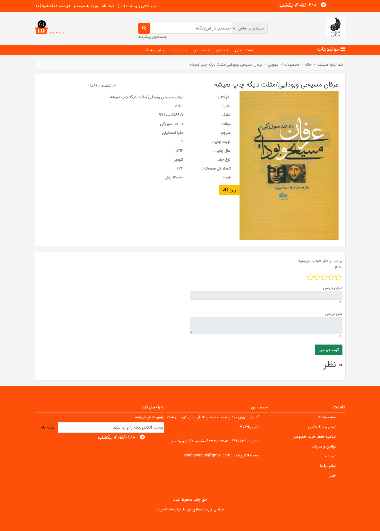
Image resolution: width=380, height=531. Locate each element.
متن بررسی (333, 314)
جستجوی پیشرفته (152, 37)
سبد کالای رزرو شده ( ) (137, 6)
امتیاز (338, 267)
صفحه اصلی (244, 50)
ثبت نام (108, 6)
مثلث (179, 106)
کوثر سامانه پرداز (168, 509)
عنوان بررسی (332, 288)
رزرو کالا (229, 189)
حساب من (201, 50)
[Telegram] (323, 5)
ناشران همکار (154, 50)
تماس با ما (179, 50)
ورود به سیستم (86, 6)
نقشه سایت (327, 417)
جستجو (222, 50)
